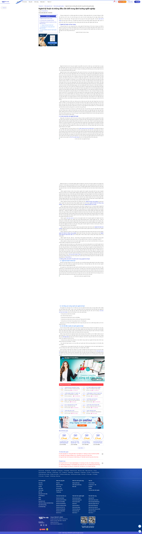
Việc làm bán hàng (76, 507)
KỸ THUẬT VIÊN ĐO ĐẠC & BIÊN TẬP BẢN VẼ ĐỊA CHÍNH (94, 387)
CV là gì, (95, 470)
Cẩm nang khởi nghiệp (65, 464)
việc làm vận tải (70, 218)
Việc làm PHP (91, 498)
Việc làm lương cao (76, 509)
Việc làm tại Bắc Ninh (60, 510)
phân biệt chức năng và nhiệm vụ (67, 455)
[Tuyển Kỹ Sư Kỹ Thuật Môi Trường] (62, 389)
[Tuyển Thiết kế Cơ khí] (84, 412)
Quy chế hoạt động (42, 504)
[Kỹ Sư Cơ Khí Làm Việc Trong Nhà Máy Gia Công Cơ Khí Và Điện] (62, 400)
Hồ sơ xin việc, (41, 470)
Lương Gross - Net (92, 484)
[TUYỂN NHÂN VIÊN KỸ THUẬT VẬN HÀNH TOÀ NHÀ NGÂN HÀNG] (62, 395)
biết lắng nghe (63, 453)
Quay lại (4, 7)
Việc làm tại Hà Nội (60, 498)
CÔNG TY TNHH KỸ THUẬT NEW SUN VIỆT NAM (72, 400)
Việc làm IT (74, 503)
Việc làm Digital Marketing (94, 501)
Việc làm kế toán (75, 510)
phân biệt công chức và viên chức (84, 455)
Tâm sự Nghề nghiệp (73, 462)
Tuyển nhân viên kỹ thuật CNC (92, 404)
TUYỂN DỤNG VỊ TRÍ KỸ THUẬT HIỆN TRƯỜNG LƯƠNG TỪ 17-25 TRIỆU (94, 393)
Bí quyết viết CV (63, 462)
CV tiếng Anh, (47, 470)
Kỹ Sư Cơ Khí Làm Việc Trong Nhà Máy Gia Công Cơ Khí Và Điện (72, 399)
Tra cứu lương (91, 482)
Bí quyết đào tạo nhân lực (79, 466)
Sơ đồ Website (42, 495)
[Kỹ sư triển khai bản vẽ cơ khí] (62, 406)
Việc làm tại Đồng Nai (60, 509)
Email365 (90, 486)
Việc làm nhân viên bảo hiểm (94, 509)
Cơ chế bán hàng (42, 506)
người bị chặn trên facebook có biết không (69, 457)
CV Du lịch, (83, 474)
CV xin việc (24, 1)
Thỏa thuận (41, 490)
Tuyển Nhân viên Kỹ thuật (91, 399)
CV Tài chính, (41, 476)
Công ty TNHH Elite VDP (91, 400)
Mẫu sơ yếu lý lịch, (89, 470)
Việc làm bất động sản (77, 499)
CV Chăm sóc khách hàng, (65, 474)
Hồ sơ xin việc (59, 488)
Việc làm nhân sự (75, 505)
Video (40, 497)
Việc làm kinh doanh (76, 498)
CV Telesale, (95, 474)
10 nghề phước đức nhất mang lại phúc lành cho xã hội (64, 442)
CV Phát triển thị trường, (75, 474)
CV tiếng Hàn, (60, 470)
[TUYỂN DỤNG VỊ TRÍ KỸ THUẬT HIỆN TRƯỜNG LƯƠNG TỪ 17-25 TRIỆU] (84, 395)
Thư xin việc (58, 486)
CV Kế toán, (49, 472)
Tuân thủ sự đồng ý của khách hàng (46, 502)
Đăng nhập (130, 1)
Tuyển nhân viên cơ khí (69, 410)
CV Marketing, (77, 472)
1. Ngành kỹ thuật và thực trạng (45, 18)
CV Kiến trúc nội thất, (54, 474)
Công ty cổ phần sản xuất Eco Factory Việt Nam (93, 406)
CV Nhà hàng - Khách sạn (55, 476)
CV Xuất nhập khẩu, (95, 472)
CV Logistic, (47, 476)
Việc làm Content (92, 510)
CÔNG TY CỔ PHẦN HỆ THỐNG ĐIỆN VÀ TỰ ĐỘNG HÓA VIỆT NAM (93, 411)
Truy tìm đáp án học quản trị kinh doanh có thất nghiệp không (86, 442)
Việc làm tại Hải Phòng (61, 503)
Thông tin (41, 484)
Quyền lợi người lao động (66, 466)
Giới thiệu (40, 482)
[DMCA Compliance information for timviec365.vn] (47, 529)
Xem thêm (80, 447)
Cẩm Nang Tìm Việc (84, 462)
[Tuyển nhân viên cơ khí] (62, 412)
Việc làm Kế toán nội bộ (93, 499)
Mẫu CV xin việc (59, 484)
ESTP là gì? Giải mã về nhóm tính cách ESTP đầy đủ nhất (97, 442)
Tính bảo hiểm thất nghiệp (94, 490)
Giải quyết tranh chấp (43, 493)
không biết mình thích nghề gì (75, 453)
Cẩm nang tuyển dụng (76, 484)
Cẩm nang (36, 1)
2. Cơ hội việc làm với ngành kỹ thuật (46, 20)
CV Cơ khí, (89, 472)
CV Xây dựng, (83, 472)
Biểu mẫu (74, 486)
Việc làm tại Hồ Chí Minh (61, 499)
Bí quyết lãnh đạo (91, 466)
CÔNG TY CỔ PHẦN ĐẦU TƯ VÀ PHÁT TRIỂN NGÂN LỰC (71, 394)
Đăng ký (137, 1)
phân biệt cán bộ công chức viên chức (89, 457)
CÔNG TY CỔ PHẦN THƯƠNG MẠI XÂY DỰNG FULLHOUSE (93, 394)
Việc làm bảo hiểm (76, 501)
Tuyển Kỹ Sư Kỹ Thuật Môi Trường (72, 387)
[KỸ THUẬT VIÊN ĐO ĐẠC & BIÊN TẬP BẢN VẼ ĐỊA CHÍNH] (84, 389)
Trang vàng (58, 491)
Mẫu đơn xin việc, (73, 470)
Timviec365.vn (45, 10)
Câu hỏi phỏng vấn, (42, 472)
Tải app (90, 488)
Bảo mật (40, 491)
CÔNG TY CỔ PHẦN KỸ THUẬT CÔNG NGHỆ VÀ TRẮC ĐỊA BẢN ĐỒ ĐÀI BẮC (93, 388)
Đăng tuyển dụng (75, 482)
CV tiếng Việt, (54, 470)
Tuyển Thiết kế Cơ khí (91, 410)
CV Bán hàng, (70, 472)
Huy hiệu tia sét (42, 501)
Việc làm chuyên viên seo (94, 503)
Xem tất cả (58, 512)
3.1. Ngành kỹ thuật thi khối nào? (46, 25)
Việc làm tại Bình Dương (61, 505)
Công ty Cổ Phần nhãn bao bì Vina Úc (71, 411)
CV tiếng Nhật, (66, 470)
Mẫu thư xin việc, (81, 470)
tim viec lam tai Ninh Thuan (75, 254)
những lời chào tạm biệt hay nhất (91, 453)
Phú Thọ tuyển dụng (74, 137)
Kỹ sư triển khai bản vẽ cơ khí (71, 404)
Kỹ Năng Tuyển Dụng (94, 462)
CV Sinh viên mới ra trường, (44, 474)
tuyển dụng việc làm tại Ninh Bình (86, 128)
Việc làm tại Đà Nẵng (60, 501)
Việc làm (18, 1)
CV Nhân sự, (64, 472)
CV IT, (60, 472)
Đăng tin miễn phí (122, 1)
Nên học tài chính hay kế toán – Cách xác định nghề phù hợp (75, 442)
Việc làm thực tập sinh (93, 507)
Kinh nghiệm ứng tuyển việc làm (79, 464)
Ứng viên (30, 1)
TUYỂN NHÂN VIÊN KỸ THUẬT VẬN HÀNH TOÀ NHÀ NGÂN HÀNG (72, 393)
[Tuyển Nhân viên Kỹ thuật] (84, 400)
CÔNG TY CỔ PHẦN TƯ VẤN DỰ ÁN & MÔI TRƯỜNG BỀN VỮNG (72, 388)
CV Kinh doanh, (55, 472)
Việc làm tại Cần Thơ (60, 507)
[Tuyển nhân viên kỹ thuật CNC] (84, 406)
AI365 (40, 499)
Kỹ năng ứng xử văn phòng (94, 464)
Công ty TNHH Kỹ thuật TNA (70, 406)
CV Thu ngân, (89, 474)
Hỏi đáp (40, 486)
